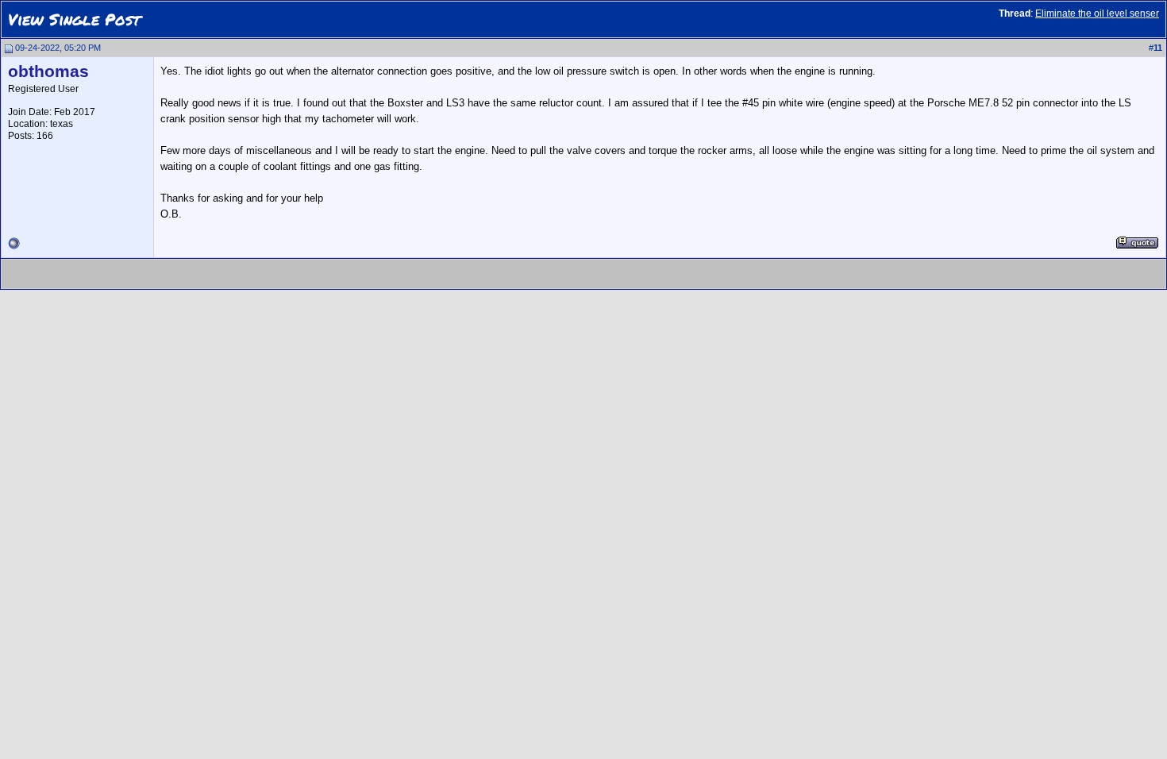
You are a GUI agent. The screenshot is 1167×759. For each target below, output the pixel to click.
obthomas (48, 71)
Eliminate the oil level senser (1097, 13)
